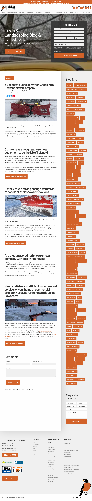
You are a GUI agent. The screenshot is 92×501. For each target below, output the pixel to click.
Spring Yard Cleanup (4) (72, 346)
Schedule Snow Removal (15, 243)
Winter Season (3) (71, 379)
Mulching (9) (70, 256)
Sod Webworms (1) (71, 338)
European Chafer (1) (72, 138)
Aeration (50, 466)
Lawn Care (21, 12)
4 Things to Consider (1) (80, 85)
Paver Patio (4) (70, 285)
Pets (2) (79, 297)
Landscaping (39, 12)
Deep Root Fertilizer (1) (72, 117)
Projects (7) (70, 301)
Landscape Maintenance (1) (73, 203)
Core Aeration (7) (79, 109)
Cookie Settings (10, 478)
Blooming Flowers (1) (72, 93)
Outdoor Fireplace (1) (72, 265)
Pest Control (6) (71, 297)
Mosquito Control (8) (72, 252)
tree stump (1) (70, 363)
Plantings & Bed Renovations (69, 446)
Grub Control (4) (79, 158)
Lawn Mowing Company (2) (73, 240)
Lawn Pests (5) (70, 244)
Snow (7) (69, 326)
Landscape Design (67, 454)
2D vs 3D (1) (69, 85)
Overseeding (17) (71, 281)
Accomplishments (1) (72, 89)
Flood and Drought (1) (72, 150)
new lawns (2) (70, 260)
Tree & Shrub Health (52, 471)
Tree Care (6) (70, 359)
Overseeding (51, 468)
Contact (88, 12)
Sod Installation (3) (72, 334)
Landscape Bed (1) (80, 187)
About (71, 12)
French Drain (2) (71, 154)
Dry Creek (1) (70, 130)
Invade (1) (69, 175)
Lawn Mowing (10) (71, 236)
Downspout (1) (70, 122)
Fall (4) (81, 138)
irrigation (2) (77, 175)
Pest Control (30, 12)
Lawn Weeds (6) (80, 244)
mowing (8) (82, 252)
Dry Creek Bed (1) (80, 130)
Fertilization (51, 462)
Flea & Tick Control (52, 481)
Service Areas (36, 444)
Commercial (59, 12)
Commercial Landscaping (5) (73, 105)
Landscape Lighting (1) (72, 195)
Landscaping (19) (71, 207)
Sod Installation (67, 452)
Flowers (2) (83, 150)
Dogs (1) (82, 117)
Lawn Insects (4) (71, 228)
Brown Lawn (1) (70, 97)
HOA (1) (78, 166)
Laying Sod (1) (70, 248)
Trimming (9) (79, 363)
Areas (65, 12)
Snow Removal (20, 92)
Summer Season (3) (71, 354)
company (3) (70, 109)
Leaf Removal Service (52, 453)
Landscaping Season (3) (72, 211)
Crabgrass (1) (70, 113)
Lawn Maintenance (12, 12)
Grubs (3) (81, 162)
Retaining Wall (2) (71, 314)
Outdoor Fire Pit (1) (81, 260)
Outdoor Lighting (67, 456)
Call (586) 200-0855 (15, 52)
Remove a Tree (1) (81, 310)
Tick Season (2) (82, 354)
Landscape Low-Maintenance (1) (75, 199)
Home (3, 12)
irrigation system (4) (72, 179)
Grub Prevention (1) (71, 162)
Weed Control (51, 464)
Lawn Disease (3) (81, 216)
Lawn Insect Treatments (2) (74, 224)
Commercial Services (69, 463)
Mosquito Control (52, 484)
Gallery (34, 455)
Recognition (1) (70, 310)
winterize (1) (81, 379)
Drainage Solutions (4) (72, 126)
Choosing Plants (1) (81, 101)
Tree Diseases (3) (80, 359)
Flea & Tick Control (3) (72, 146)
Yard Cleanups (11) (71, 383)
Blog (83, 12)
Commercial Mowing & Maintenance (69, 469)
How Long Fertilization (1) (73, 171)
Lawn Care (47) (70, 216)
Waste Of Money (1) (71, 367)
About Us (35, 446)
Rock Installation (67, 458)
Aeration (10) (82, 89)
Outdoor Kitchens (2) (72, 273)
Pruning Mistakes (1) (72, 305)
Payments (35, 457)
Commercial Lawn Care (68, 467)
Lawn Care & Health (52, 460)
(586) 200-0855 (81, 7)
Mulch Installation (67, 448)
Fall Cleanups (51, 451)
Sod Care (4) (75, 330)
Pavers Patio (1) (80, 285)
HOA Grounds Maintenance (69, 473)
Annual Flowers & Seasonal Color (69, 450)
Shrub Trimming (51, 456)
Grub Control (51, 479)
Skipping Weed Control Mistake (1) (75, 322)
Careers (77, 12)
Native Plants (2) (79, 256)
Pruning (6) (78, 301)
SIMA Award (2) (81, 318)
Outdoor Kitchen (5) (71, 269)
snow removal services (45, 331)
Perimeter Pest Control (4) (73, 293)
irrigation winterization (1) (73, 183)
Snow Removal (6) (78, 326)
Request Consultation (69, 55)
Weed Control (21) (71, 375)
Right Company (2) (71, 318)
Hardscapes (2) (70, 166)
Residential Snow (48, 12)
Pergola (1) (79, 289)
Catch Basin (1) (80, 97)
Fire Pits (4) (80, 142)
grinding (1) (69, 158)
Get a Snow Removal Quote (16, 176)
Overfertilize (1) (82, 277)
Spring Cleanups (51, 449)
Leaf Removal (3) (80, 248)
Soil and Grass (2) (71, 342)
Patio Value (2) (80, 281)
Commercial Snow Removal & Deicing (69, 465)
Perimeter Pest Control (53, 477)
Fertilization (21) (71, 142)
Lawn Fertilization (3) (72, 220)
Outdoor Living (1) (71, 277)
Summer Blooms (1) (71, 350)
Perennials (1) (70, 289)
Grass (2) (79, 154)
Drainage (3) (79, 122)
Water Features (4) (71, 371)
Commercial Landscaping (69, 471)
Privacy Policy (20, 497)
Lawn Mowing (51, 447)
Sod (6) (68, 330)
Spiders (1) (80, 342)
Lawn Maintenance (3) (72, 232)
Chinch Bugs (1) (70, 101)
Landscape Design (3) (72, 191)
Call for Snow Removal (15, 343)
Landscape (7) (70, 187)
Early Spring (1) (71, 134)
